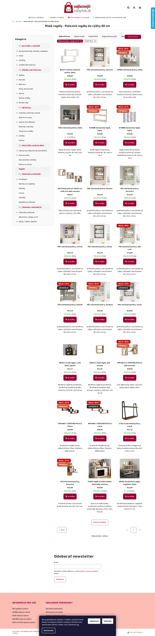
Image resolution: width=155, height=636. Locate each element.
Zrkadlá (22, 197)
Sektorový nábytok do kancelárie (33, 150)
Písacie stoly (24, 155)
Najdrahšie (93, 36)
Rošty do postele (26, 89)
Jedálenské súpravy (27, 65)
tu (78, 624)
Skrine (21, 93)
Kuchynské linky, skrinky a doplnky (33, 51)
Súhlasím (108, 621)
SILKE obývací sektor (20, 615)
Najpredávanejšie (109, 36)
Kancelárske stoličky (27, 160)
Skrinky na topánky (27, 184)
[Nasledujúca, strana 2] (133, 530)
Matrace (22, 84)
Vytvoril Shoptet (136, 632)
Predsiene (23, 179)
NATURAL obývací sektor (22, 619)
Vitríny (21, 140)
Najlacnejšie (79, 36)
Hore (63, 530)
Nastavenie (48, 630)
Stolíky (22, 136)
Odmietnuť (94, 621)
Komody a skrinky (26, 126)
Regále (22, 169)
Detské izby (24, 102)
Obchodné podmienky (54, 608)
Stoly (21, 55)
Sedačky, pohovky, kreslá (29, 113)
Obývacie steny (25, 117)
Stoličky (22, 60)
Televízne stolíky (26, 131)
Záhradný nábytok (26, 212)
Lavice (21, 193)
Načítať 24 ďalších (100, 522)
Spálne (22, 75)
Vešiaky (22, 188)
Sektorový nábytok (27, 122)
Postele (22, 79)
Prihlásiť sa (60, 579)
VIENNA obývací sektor (21, 612)
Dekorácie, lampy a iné (28, 217)
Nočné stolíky (24, 98)
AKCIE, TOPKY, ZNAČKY (28, 221)
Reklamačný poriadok (54, 612)
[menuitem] (36, 17)
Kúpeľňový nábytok (27, 202)
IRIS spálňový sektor (20, 608)
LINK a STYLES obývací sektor (23, 622)
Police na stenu (25, 164)
